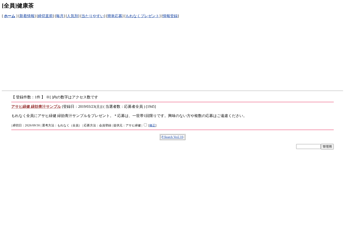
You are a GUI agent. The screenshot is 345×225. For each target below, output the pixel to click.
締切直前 (45, 16)
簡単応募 (114, 16)
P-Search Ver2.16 (172, 137)
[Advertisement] (143, 51)
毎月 (60, 16)
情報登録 (170, 16)
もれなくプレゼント (142, 16)
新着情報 (26, 16)
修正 (152, 125)
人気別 (72, 16)
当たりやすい (92, 16)
